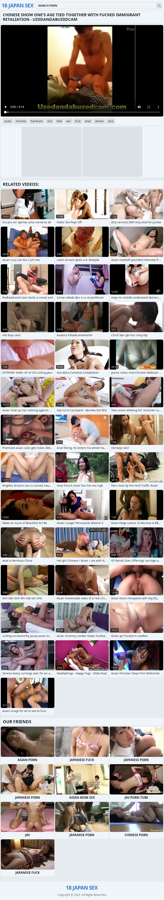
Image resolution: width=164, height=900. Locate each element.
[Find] (159, 5)
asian (7, 121)
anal (88, 121)
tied (59, 121)
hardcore (37, 121)
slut (49, 121)
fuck (78, 121)
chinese (21, 121)
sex (68, 121)
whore (99, 121)
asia (110, 121)
